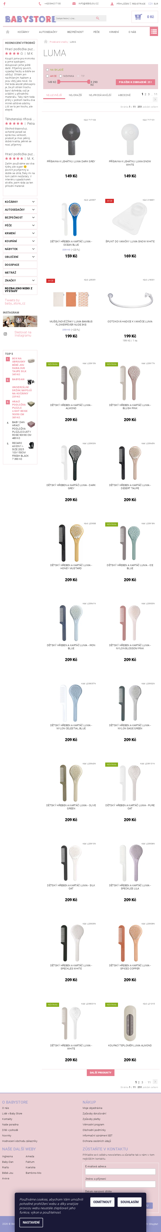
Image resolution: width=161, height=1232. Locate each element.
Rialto (5, 1167)
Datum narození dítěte (98, 1191)
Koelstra (31, 1167)
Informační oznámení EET (98, 1135)
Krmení (114, 31)
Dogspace (12, 264)
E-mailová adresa (95, 1166)
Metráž (10, 272)
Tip (83, 76)
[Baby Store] (31, 19)
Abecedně (124, 95)
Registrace (138, 4)
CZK (150, 3)
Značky (10, 280)
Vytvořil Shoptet (149, 1224)
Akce (53, 76)
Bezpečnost (75, 31)
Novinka (68, 76)
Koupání (11, 241)
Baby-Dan (8, 1161)
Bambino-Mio (33, 1172)
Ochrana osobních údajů (97, 1141)
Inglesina (7, 1156)
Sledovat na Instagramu (23, 333)
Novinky (6, 1135)
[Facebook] (5, 3)
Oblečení (11, 256)
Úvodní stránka (8, 32)
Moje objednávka (92, 1108)
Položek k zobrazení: (135, 82)
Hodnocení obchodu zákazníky (19, 1141)
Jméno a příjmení (95, 1178)
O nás (132, 31)
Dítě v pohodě (10, 1130)
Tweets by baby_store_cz (15, 301)
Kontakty (7, 1119)
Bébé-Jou (7, 1172)
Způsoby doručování (94, 1113)
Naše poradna (10, 1124)
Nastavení (31, 1222)
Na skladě (56, 69)
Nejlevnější (54, 95)
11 (155, 94)
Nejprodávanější (100, 95)
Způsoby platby (91, 1119)
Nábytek (11, 249)
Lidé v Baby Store (12, 1113)
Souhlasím (130, 1202)
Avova (5, 1178)
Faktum (30, 1161)
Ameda (30, 1156)
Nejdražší (75, 95)
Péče (96, 31)
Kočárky (23, 31)
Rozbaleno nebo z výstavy (18, 290)
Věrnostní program (93, 1124)
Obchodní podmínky (94, 1130)
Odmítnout (102, 1202)
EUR (156, 4)
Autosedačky (48, 31)
